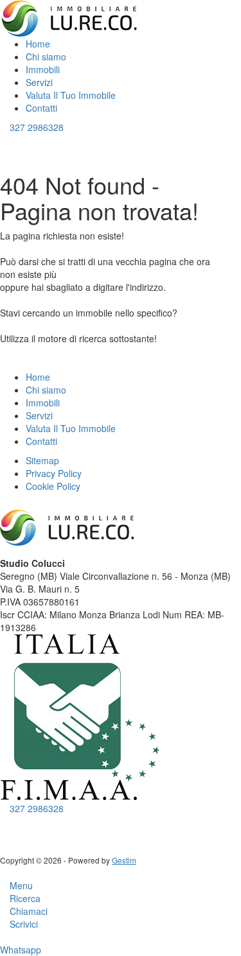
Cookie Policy (53, 486)
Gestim (124, 860)
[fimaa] (80, 716)
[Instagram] (13, 821)
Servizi (39, 82)
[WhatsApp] (22, 821)
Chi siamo (46, 56)
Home (38, 43)
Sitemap (42, 460)
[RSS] (32, 821)
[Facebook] (3, 821)
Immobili (44, 69)
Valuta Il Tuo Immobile (71, 95)
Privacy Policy (54, 473)
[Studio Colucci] (70, 17)
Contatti (41, 107)
